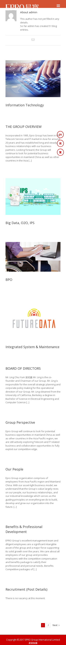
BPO (9, 279)
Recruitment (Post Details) (26, 589)
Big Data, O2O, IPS (20, 223)
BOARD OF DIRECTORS (23, 368)
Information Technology (25, 105)
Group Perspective (20, 422)
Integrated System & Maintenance (32, 347)
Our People (14, 469)
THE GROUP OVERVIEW (24, 126)
